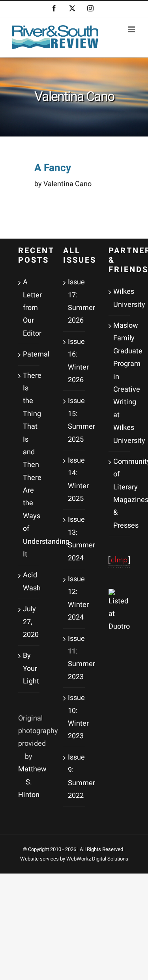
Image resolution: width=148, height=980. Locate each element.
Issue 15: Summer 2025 (74, 420)
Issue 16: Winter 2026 (74, 360)
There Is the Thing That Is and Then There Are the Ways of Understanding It (29, 465)
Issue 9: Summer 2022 (74, 776)
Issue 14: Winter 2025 (74, 479)
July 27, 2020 (29, 622)
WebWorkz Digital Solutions (97, 858)
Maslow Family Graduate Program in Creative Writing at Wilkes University (119, 383)
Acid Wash (29, 581)
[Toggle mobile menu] (132, 29)
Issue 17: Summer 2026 (74, 301)
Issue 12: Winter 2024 (74, 598)
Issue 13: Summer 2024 (74, 538)
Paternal (29, 354)
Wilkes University (119, 298)
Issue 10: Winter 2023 (74, 717)
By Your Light (29, 668)
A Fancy (52, 168)
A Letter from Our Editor (29, 308)
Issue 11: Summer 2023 (74, 657)
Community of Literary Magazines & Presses (119, 493)
